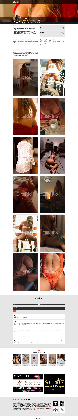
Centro (50, 406)
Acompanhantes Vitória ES (32, 412)
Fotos (28, 22)
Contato (63, 1)
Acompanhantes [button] (41, 1)
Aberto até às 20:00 (60, 36)
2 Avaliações (28, 20)
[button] (37, 2)
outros (26, 407)
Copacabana (46, 406)
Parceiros (59, 1)
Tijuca (19, 407)
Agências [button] (47, 1)
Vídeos (33, 22)
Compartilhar (38, 22)
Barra (24, 407)
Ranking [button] (51, 1)
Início (24, 22)
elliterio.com (26, 55)
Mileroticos (38, 412)
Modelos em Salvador (43, 412)
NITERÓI (39, 418)
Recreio (22, 407)
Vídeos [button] (55, 1)
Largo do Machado (15, 407)
